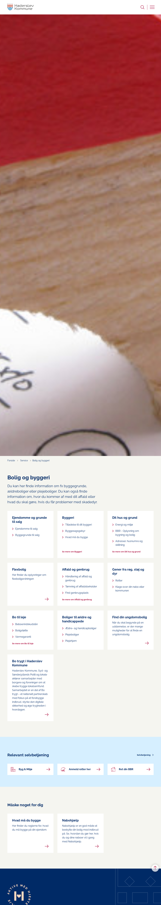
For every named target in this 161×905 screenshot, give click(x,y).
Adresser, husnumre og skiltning (129, 543)
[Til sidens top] (155, 868)
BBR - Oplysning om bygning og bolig (127, 532)
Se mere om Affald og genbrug (77, 599)
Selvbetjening (143, 755)
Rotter (118, 580)
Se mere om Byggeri (72, 551)
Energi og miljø (124, 524)
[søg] (142, 7)
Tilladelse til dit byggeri (78, 524)
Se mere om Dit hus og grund (126, 551)
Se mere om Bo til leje (22, 643)
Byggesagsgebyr (75, 530)
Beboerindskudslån (26, 624)
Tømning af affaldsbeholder (81, 586)
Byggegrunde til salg (27, 535)
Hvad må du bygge (76, 537)
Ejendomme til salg (26, 528)
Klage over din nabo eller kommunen (129, 588)
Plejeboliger (72, 634)
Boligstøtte (21, 630)
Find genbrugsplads (77, 592)
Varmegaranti (23, 636)
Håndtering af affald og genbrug (78, 578)
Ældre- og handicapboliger (81, 628)
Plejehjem (71, 640)
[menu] (152, 7)
